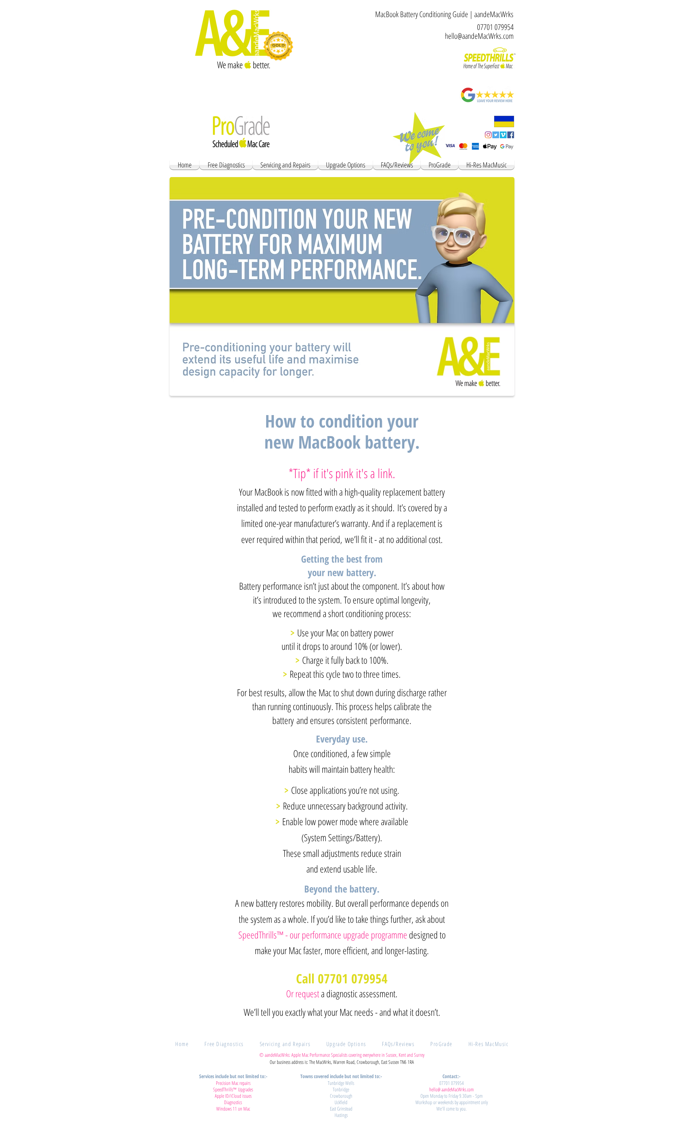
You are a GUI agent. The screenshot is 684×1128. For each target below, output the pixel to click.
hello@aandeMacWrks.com (479, 35)
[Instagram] (488, 134)
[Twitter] (495, 134)
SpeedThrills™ (261, 934)
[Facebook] (510, 134)
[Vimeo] (503, 134)
